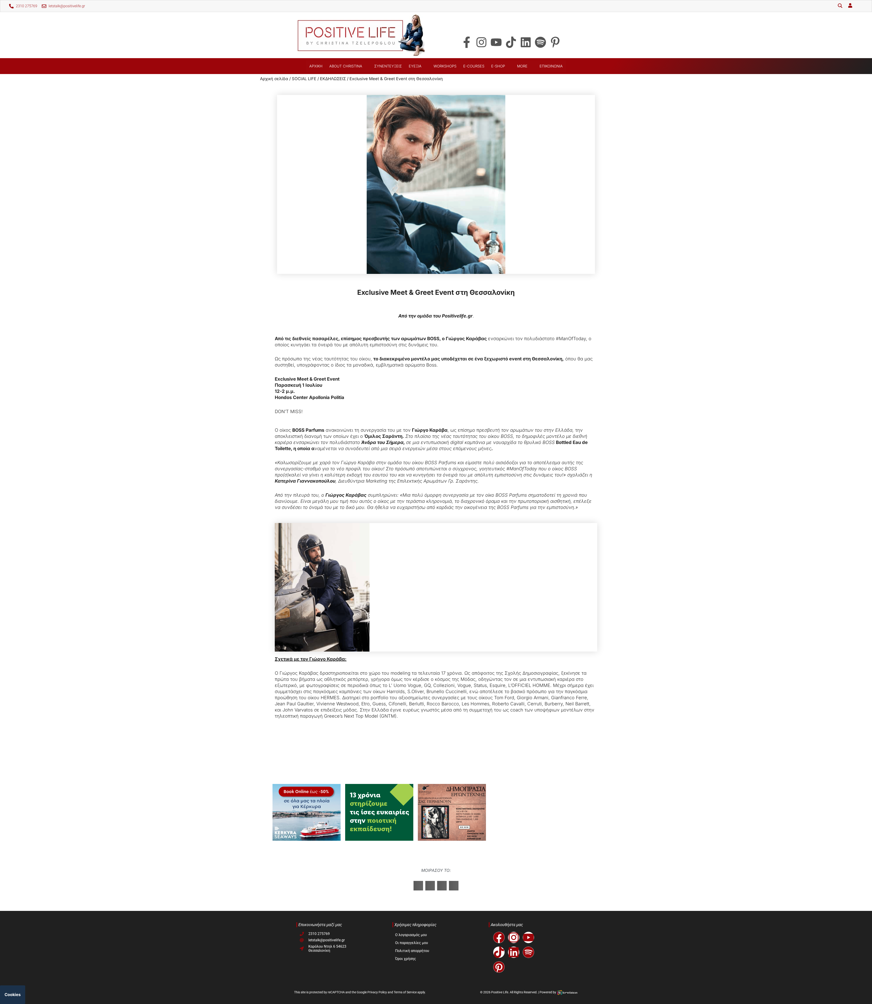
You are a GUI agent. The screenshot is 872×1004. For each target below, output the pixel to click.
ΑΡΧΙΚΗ (315, 66)
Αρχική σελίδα (274, 78)
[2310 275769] (11, 6)
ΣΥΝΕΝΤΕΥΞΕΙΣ (388, 66)
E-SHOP (498, 66)
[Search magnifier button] (840, 6)
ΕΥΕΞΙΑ (415, 66)
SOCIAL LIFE (304, 78)
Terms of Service (405, 992)
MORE (522, 66)
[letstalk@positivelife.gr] (44, 6)
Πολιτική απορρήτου (412, 951)
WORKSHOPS (445, 66)
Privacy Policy (377, 992)
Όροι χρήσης (405, 959)
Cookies (13, 994)
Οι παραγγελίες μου (411, 943)
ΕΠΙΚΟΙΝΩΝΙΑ (551, 66)
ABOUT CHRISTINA (345, 66)
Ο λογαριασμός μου (411, 935)
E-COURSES (473, 66)
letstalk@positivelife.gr (67, 6)
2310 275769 (26, 6)
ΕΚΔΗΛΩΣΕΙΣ (333, 78)
